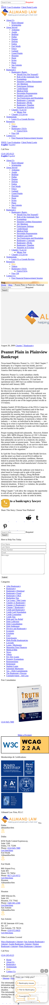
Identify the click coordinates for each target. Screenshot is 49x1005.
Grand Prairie (17, 53)
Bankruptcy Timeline (25, 105)
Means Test (21, 112)
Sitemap (6, 978)
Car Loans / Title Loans (16, 600)
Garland (14, 51)
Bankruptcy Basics (19, 72)
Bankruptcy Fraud (13, 593)
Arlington (15, 30)
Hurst (13, 58)
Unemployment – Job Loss (17, 676)
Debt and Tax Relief (14, 619)
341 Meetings (22, 84)
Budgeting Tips (12, 598)
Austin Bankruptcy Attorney (20, 944)
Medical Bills (11, 650)
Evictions (10, 633)
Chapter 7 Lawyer (19, 110)
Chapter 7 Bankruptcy (24, 345)
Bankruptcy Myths (24, 103)
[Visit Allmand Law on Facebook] (2, 1003)
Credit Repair (22, 88)
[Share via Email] (22, 530)
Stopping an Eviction (25, 107)
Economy (10, 631)
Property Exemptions (15, 659)
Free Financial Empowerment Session (27, 138)
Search (4, 290)
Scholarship (16, 25)
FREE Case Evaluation (10, 7)
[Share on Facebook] (5, 521)
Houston (15, 56)
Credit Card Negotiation (16, 612)
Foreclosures (11, 638)
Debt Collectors (12, 621)
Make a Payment (25, 735)
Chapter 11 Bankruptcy (15, 603)
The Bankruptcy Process (16, 673)
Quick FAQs (22, 131)
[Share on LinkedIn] (21, 521)
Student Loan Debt (24, 96)
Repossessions (12, 661)
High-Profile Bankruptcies (17, 640)
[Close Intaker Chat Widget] (46, 971)
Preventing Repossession (27, 93)
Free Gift (15, 133)
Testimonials (11, 117)
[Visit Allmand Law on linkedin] (12, 1003)
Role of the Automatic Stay (28, 77)
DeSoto (14, 41)
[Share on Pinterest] (5, 530)
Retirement (10, 664)
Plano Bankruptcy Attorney (30, 946)
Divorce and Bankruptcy (16, 628)
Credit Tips (10, 617)
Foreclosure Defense (25, 86)
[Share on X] (13, 521)
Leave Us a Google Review (22, 119)
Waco (13, 67)
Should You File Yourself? (27, 74)
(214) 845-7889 (7, 722)
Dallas (14, 37)
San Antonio (16, 65)
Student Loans (12, 666)
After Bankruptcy (13, 586)
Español (12, 145)
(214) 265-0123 (7, 154)
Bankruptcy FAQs (19, 128)
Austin (14, 32)
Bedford (14, 34)
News (8, 652)
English (4, 145)
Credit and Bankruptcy (15, 610)
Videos (14, 126)
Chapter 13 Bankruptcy (16, 605)
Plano (13, 63)
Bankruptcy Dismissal (15, 591)
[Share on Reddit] (29, 521)
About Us (10, 20)
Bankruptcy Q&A (13, 596)
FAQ (8, 636)
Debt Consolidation (14, 624)
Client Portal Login (29, 7)
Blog (13, 124)
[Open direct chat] (42, 971)
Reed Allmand (17, 23)
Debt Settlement (12, 626)
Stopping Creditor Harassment (29, 81)
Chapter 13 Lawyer (19, 114)
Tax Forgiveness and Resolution (30, 98)
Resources (10, 121)
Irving (13, 60)
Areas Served (11, 27)
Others (9, 654)
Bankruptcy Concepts (26, 100)
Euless (14, 44)
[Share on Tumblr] (37, 521)
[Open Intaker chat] (18, 1003)
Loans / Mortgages (14, 645)
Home (3, 285)
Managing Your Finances (16, 647)
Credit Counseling (13, 614)
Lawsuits (10, 643)
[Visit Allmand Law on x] (5, 1003)
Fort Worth (16, 46)
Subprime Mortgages (15, 668)
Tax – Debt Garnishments (16, 671)
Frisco (14, 48)
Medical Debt (22, 91)
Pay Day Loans (12, 657)
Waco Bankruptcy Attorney (12, 942)
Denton (14, 39)
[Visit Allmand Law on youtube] (8, 1003)
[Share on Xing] (14, 530)
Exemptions (22, 79)
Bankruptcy (11, 70)
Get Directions (7, 850)
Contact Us (11, 136)
